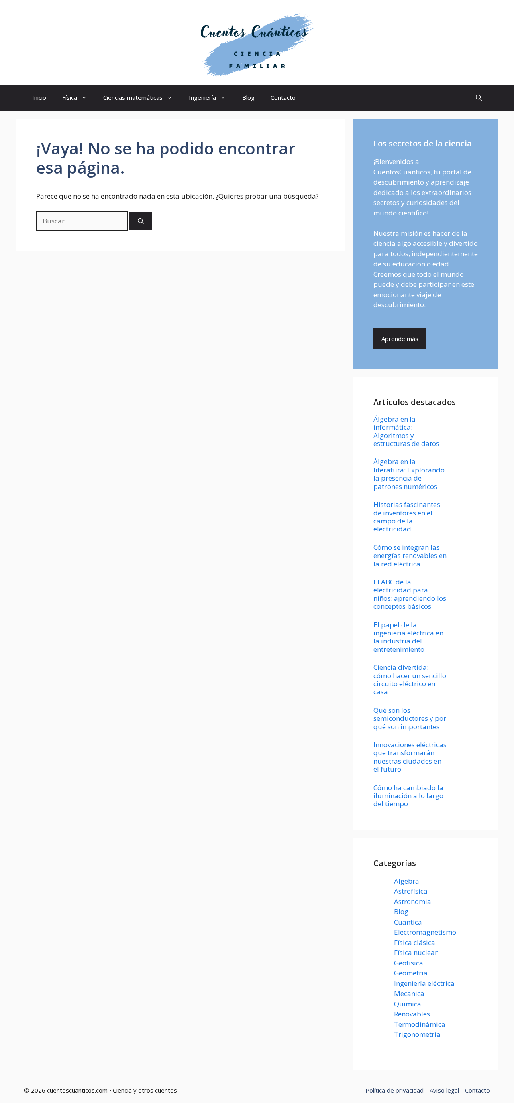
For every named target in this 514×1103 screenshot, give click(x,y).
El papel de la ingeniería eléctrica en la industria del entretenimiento (408, 637)
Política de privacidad (394, 1090)
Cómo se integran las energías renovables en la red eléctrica (410, 555)
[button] (479, 98)
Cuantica (408, 922)
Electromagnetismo (425, 932)
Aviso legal (444, 1090)
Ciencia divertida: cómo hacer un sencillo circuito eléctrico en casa (409, 679)
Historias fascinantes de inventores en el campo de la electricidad (406, 516)
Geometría (411, 972)
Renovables (412, 1013)
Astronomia (412, 901)
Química (407, 1003)
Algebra (406, 881)
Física (69, 97)
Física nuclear (416, 952)
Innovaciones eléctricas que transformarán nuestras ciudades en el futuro (410, 757)
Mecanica (409, 993)
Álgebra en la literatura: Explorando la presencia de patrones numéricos (409, 474)
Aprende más (399, 339)
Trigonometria (417, 1034)
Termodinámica (419, 1024)
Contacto (283, 97)
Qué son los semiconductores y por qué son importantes (409, 718)
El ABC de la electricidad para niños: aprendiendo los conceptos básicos (409, 594)
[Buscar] (140, 221)
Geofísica (408, 962)
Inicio (39, 97)
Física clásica (414, 942)
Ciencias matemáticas (133, 97)
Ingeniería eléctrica (424, 983)
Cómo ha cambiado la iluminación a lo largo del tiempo (408, 796)
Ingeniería (202, 97)
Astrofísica (411, 891)
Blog (248, 97)
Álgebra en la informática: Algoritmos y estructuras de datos (406, 431)
